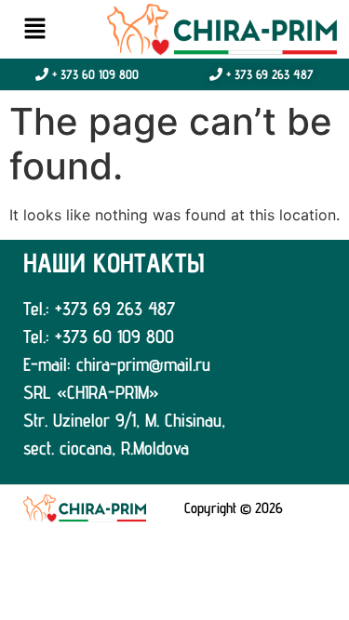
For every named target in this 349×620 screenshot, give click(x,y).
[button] (34, 29)
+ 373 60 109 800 (93, 74)
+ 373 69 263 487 (268, 74)
